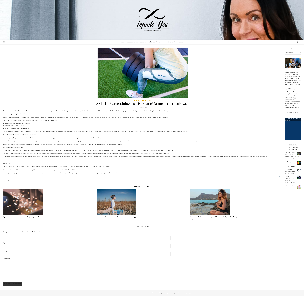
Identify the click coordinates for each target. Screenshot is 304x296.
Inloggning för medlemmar (137, 42)
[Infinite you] (152, 18)
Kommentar (6, 258)
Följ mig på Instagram (175, 42)
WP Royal (119, 293)
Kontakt (177, 293)
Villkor (181, 293)
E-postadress (7, 243)
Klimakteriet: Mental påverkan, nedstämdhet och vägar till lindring (213, 217)
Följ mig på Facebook (156, 42)
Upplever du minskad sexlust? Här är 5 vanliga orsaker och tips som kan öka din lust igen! (34, 217)
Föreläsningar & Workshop (168, 293)
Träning (150, 100)
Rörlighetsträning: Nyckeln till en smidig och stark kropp (116, 217)
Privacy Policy (187, 293)
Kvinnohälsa (142, 100)
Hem (122, 42)
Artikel (134, 100)
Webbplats (6, 251)
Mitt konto (148, 293)
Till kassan (153, 293)
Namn (5, 235)
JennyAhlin (7, 181)
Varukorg (159, 293)
